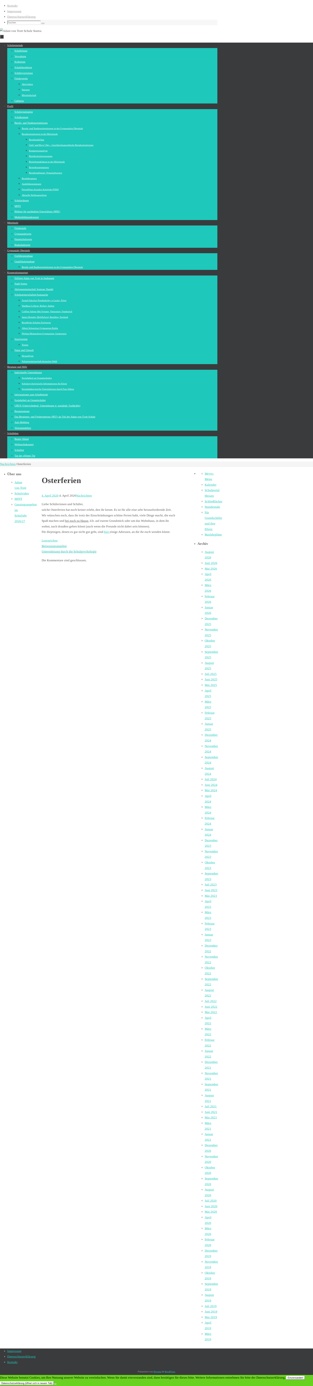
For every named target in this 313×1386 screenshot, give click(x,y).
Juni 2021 (211, 1112)
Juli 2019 (211, 1306)
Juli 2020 (211, 1200)
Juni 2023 (211, 890)
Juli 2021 (211, 1106)
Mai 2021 (211, 1117)
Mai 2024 (211, 790)
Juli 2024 (211, 779)
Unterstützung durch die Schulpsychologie (69, 551)
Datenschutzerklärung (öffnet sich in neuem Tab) (26, 1383)
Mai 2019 (211, 1317)
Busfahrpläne (213, 534)
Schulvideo (21, 493)
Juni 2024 (211, 785)
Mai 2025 (211, 685)
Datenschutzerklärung (21, 16)
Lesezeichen (50, 540)
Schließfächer (213, 501)
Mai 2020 (211, 1211)
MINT (18, 499)
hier (107, 532)
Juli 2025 (211, 674)
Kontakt (12, 5)
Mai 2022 (211, 1012)
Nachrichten (8, 464)
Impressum (14, 11)
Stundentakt (212, 507)
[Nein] (55, 1384)
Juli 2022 (211, 1001)
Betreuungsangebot (54, 546)
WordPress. (170, 1371)
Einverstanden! (295, 1377)
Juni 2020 (211, 1206)
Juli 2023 (211, 884)
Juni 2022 (211, 1006)
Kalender (210, 484)
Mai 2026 (211, 568)
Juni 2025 (211, 679)
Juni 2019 (211, 1311)
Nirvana (157, 1371)
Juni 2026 (211, 563)
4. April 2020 (50, 495)
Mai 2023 (211, 896)
